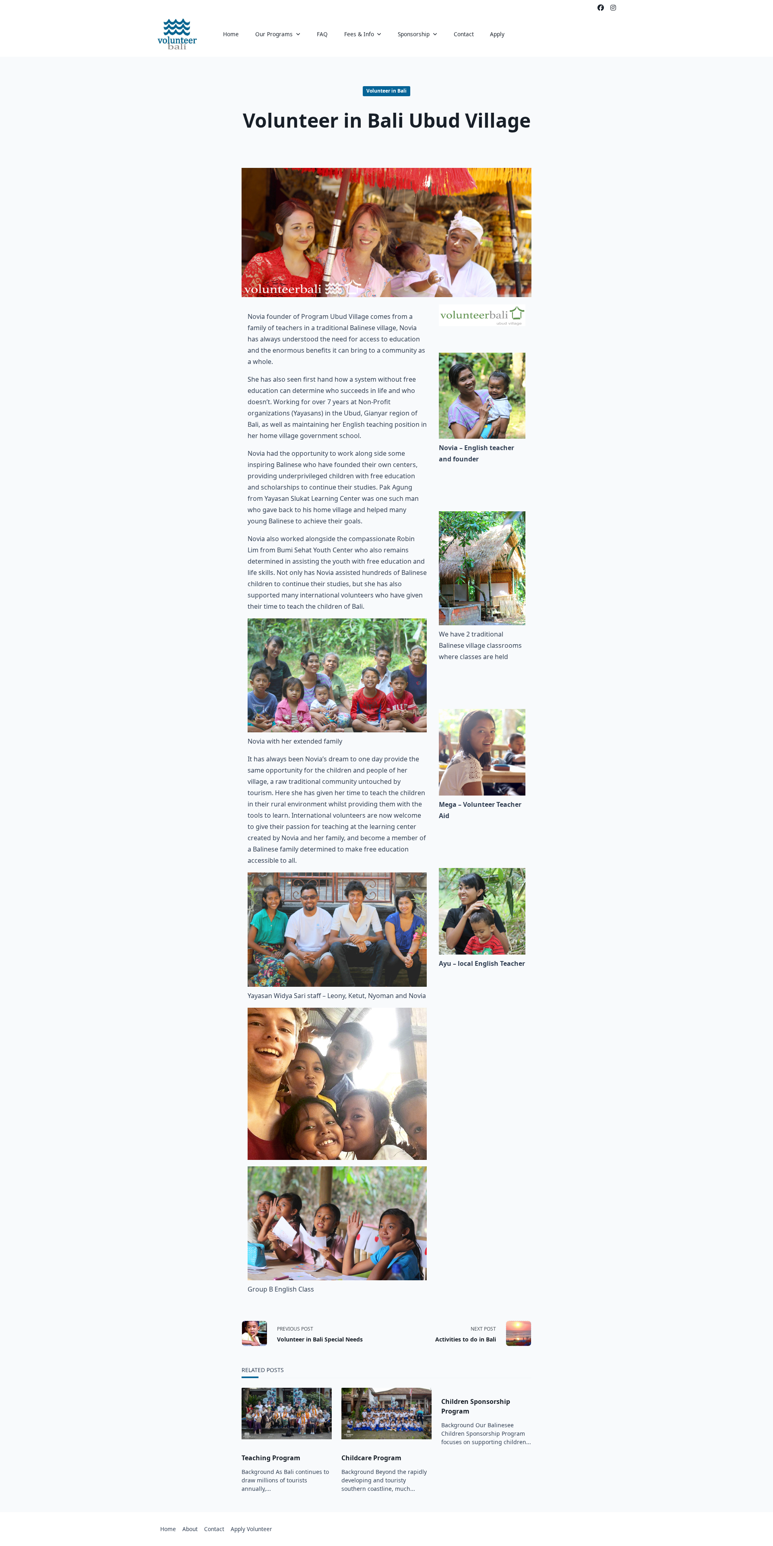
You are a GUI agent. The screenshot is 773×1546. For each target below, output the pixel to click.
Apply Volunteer (251, 1529)
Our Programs (274, 34)
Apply (497, 34)
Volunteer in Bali (386, 90)
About (190, 1529)
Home (231, 34)
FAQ (322, 34)
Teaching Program (271, 1457)
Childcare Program (371, 1457)
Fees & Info (359, 34)
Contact (464, 34)
